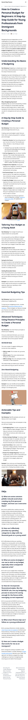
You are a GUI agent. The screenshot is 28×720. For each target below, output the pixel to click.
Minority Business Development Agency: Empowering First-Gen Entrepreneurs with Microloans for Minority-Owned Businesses (20, 673)
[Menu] (25, 2)
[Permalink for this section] (15, 63)
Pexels (18, 220)
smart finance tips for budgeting (10, 630)
